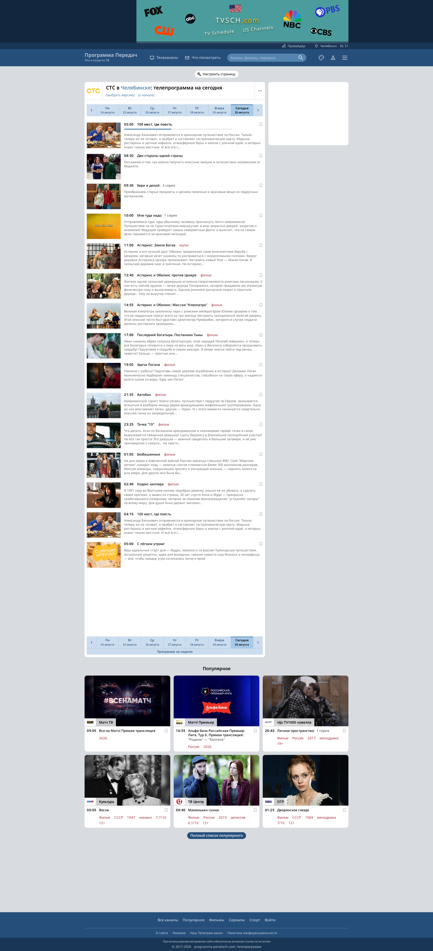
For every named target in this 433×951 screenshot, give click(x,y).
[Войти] (333, 57)
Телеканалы (167, 57)
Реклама (179, 933)
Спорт (254, 919)
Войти (270, 919)
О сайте (162, 933)
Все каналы (168, 919)
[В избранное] (261, 124)
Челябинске (136, 87)
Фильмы (216, 919)
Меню (260, 91)
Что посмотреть (206, 57)
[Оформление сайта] (321, 57)
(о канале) (146, 95)
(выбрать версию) (120, 95)
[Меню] (345, 57)
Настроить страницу (219, 74)
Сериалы (237, 919)
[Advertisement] (175, 603)
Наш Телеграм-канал (206, 933)
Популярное (194, 919)
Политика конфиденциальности (252, 933)
